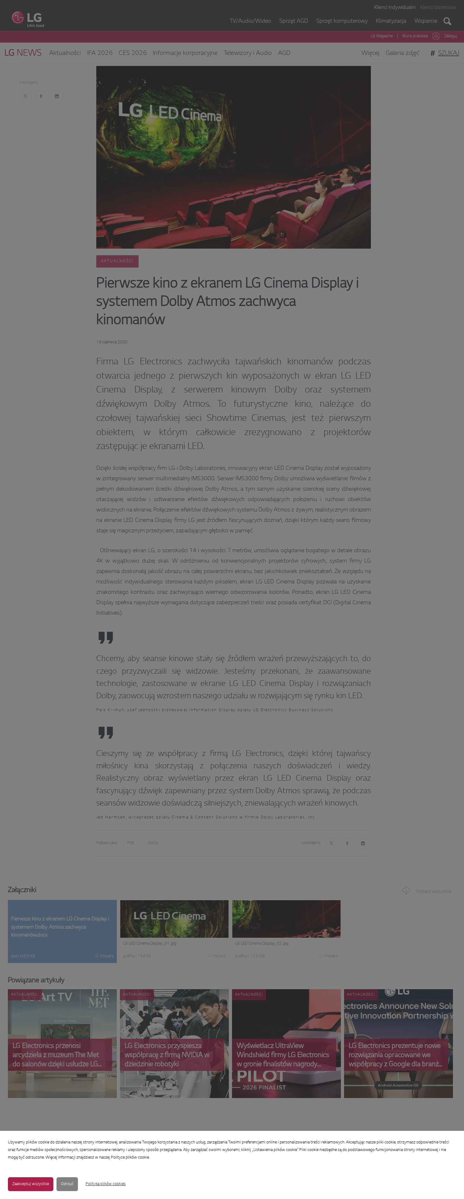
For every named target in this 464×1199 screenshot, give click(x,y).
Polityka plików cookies (106, 1184)
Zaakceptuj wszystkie (30, 1184)
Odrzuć (67, 1184)
